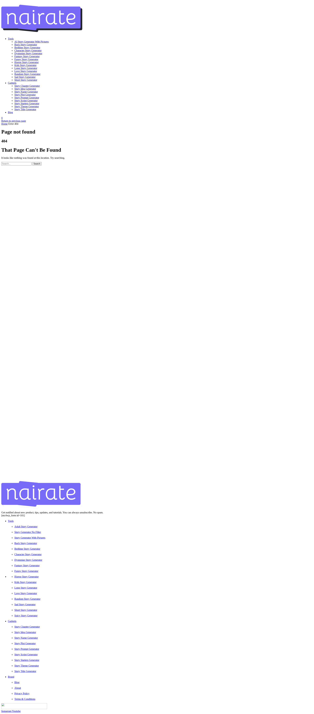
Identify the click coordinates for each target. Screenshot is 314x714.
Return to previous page (13, 120)
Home (4, 123)
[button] (2, 118)
